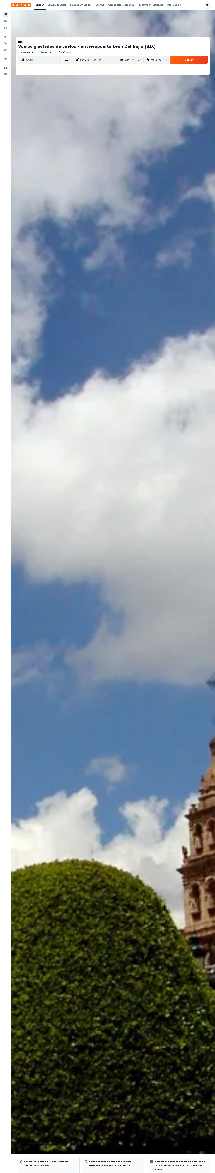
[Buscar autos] (5, 28)
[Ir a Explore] (5, 36)
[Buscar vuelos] (5, 14)
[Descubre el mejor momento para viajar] (5, 50)
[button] (5, 4)
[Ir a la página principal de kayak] (21, 5)
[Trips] (5, 59)
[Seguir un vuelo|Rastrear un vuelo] (5, 43)
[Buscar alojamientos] (5, 21)
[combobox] (26, 52)
